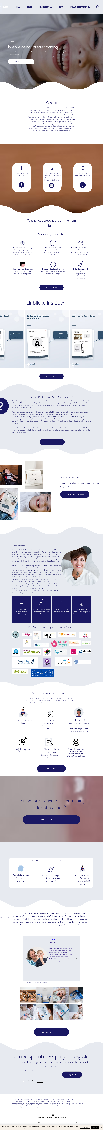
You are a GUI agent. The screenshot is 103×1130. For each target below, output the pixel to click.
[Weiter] (76, 958)
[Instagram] (53, 1115)
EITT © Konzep (46, 572)
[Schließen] (101, 1127)
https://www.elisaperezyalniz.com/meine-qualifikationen (29, 593)
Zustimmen (95, 1127)
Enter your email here (28, 1070)
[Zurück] (26, 958)
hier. (60, 574)
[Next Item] (79, 1003)
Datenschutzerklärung (19, 1128)
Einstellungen (85, 1127)
